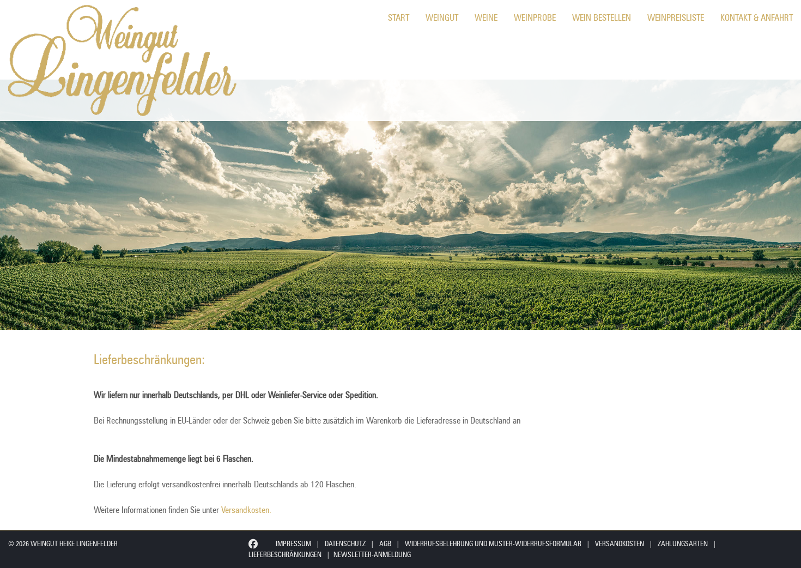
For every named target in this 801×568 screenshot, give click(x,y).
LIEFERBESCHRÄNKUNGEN (284, 554)
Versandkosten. (246, 510)
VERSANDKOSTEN (619, 543)
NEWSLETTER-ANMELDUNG (372, 554)
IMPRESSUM (293, 543)
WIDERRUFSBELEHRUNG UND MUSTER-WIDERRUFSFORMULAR (493, 543)
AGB (385, 543)
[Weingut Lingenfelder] (120, 60)
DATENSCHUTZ (345, 543)
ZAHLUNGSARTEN (683, 543)
